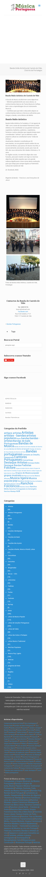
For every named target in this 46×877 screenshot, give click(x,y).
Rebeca (24, 743)
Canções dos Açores (15, 543)
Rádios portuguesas (11, 772)
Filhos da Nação (9, 734)
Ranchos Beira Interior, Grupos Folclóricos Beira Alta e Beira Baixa (20, 810)
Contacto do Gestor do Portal (13, 723)
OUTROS (8, 413)
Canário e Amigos (35, 728)
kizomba (31, 476)
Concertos (11, 561)
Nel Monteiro (13, 741)
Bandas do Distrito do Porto (17, 452)
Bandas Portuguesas (14, 324)
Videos (10, 684)
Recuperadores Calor (12, 840)
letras (10, 610)
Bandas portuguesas (20, 452)
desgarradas (12, 568)
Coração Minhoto (10, 746)
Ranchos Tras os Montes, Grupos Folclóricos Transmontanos (23, 817)
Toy (36, 734)
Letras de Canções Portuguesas (18, 623)
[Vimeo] (23, 873)
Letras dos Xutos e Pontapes (17, 635)
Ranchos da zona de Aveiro (20, 750)
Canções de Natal (14, 537)
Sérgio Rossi (8, 743)
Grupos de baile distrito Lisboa (26, 470)
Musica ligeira (19, 478)
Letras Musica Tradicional (16, 641)
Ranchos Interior (25, 487)
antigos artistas (12, 432)
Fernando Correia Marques (21, 737)
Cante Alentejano (30, 770)
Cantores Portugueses (15, 458)
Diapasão (34, 737)
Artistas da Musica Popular (25, 761)
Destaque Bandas (12, 465)
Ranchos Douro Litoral (12, 484)
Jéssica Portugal (34, 732)
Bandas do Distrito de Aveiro (22, 446)
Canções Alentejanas (15, 531)
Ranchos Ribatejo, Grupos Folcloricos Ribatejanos (21, 801)
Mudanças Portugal (23, 842)
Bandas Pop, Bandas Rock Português (23, 791)
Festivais (11, 598)
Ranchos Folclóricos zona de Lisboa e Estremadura (22, 799)
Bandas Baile (8, 725)
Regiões (10, 672)
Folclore (9, 468)
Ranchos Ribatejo (10, 491)
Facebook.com (23, 311)
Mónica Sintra (32, 743)
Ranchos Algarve (9, 748)
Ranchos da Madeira (36, 481)
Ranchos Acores (24, 481)
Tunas (39, 770)
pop (15, 480)
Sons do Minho (22, 746)
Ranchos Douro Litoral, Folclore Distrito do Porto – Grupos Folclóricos (23, 814)
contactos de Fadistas (11, 768)
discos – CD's (12, 574)
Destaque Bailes (33, 463)
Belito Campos (22, 732)
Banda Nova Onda (10, 730)
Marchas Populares (14, 647)
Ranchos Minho (20, 755)
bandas (25, 438)
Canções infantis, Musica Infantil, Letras (21, 549)
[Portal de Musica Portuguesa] (23, 7)
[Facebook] (16, 873)
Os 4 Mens (30, 734)
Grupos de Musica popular (27, 473)
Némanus (17, 743)
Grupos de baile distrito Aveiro (24, 468)
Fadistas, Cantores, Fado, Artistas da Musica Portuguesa (20, 789)
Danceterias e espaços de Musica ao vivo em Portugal (21, 827)
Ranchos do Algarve (31, 795)
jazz (28, 476)
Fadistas (26, 465)
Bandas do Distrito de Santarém (19, 449)
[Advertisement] (23, 39)
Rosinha (24, 728)
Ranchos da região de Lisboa (19, 752)
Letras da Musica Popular (16, 617)
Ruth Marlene (20, 734)
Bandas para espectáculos (14, 770)
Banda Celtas (21, 730)
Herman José (32, 741)
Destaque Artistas (15, 462)
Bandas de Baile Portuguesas (24, 725)
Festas (10, 592)
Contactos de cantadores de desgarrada (27, 766)
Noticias (10, 659)
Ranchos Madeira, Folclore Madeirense (20, 823)
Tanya (6, 741)
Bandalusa (11, 732)
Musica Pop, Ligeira (14, 653)
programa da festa (14, 666)
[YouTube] (26, 873)
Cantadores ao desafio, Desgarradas (21, 794)
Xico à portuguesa (31, 723)
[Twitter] (20, 873)
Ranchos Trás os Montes (12, 757)
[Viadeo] (29, 873)
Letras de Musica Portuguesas (23, 759)
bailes (10, 519)
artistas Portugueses (19, 763)
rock (18, 491)
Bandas (10, 525)
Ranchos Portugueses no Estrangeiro (23, 489)
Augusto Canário (9, 739)
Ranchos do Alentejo (13, 798)
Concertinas (27, 460)
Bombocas (23, 741)
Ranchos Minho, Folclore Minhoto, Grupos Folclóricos (23, 820)
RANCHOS (8, 408)
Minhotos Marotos (34, 739)
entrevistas (11, 580)
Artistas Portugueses (15, 512)
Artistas (27, 433)
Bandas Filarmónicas (12, 417)
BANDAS (8, 403)
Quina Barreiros (21, 739)
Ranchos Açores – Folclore (15, 826)
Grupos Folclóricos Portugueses (31, 768)
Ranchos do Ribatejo (33, 755)
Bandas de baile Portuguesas (17, 442)
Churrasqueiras (22, 838)
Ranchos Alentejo (34, 746)
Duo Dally (31, 730)
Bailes (19, 438)
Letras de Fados (13, 629)
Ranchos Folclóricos (18, 485)
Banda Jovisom (15, 728)
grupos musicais (12, 475)
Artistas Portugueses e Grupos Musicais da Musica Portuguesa (22, 781)
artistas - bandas (15, 435)
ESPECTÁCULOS (10, 399)
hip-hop (24, 476)
